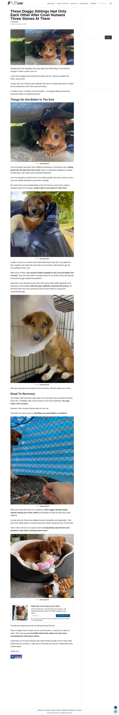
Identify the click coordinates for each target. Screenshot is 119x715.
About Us (41, 710)
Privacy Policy (50, 710)
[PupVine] (23, 3)
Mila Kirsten (15, 21)
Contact (78, 710)
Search (108, 37)
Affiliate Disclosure (68, 710)
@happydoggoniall (44, 163)
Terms (58, 710)
